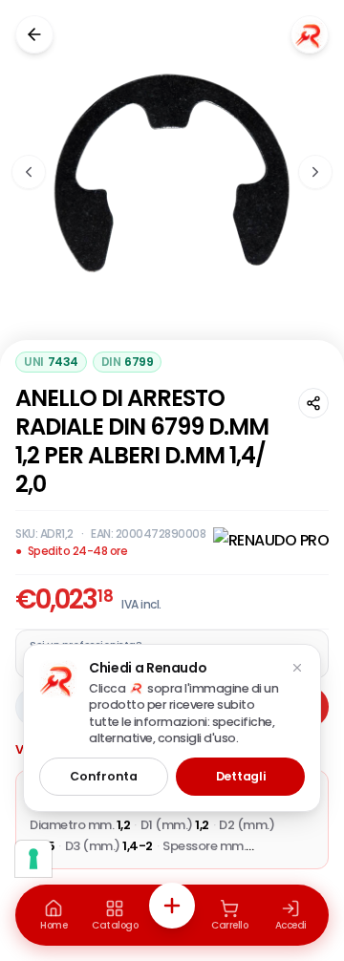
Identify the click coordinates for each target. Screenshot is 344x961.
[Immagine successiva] (315, 172)
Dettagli (241, 776)
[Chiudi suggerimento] (297, 667)
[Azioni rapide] (172, 906)
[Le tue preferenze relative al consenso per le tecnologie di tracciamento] (33, 859)
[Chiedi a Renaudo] (309, 34)
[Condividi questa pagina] (313, 403)
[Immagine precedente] (28, 172)
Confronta (103, 776)
